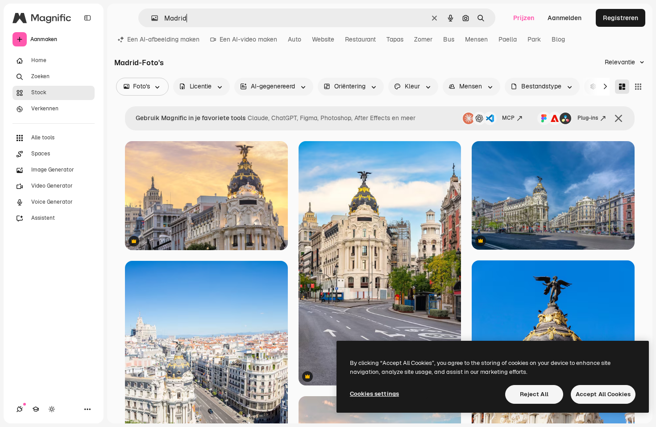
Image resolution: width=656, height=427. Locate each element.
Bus (448, 39)
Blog (558, 39)
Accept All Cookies (603, 394)
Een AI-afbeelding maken (163, 39)
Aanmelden (564, 18)
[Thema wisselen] (52, 409)
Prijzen (523, 18)
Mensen (476, 39)
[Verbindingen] (19, 409)
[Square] (638, 87)
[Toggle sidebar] (87, 18)
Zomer (423, 39)
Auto (294, 39)
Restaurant (360, 39)
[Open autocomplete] (151, 18)
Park (534, 39)
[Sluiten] (618, 118)
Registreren (620, 18)
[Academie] (36, 409)
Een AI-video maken (248, 39)
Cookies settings (374, 394)
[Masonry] (622, 87)
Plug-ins (587, 117)
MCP (508, 117)
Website (323, 39)
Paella (507, 39)
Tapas (394, 39)
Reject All (534, 394)
